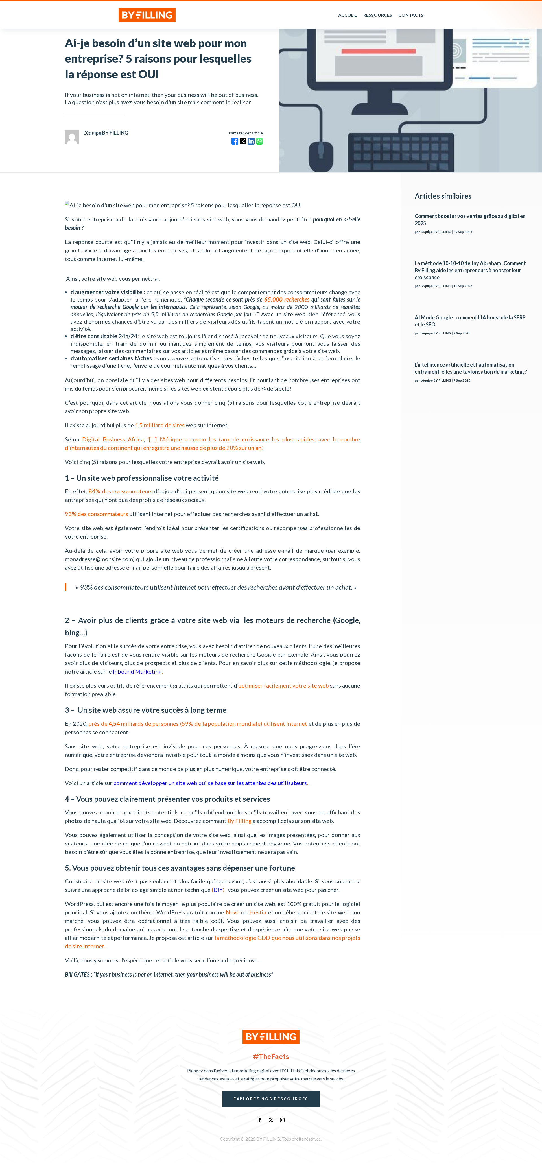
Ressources (377, 15)
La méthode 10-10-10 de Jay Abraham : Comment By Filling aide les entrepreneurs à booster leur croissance (470, 270)
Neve (232, 912)
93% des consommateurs (96, 513)
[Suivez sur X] (271, 1119)
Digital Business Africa (112, 439)
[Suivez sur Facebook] (259, 1119)
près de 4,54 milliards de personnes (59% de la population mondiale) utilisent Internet (198, 723)
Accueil (347, 15)
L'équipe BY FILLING (435, 232)
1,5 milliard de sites (160, 425)
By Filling (240, 820)
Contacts (410, 15)
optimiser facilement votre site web (283, 685)
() (218, 889)
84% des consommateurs (121, 491)
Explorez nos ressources (271, 1098)
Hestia (257, 912)
